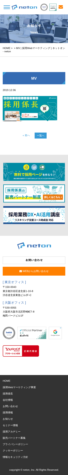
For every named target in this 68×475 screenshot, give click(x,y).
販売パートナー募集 (14, 437)
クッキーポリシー (13, 450)
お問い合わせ (10, 406)
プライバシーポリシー (15, 444)
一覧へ (40, 135)
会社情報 (8, 399)
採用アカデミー (11, 431)
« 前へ (26, 135)
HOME (6, 48)
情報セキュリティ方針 (15, 457)
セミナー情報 (10, 425)
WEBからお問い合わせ (35, 271)
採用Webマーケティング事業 (19, 387)
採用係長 (8, 393)
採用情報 (8, 412)
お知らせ (8, 418)
